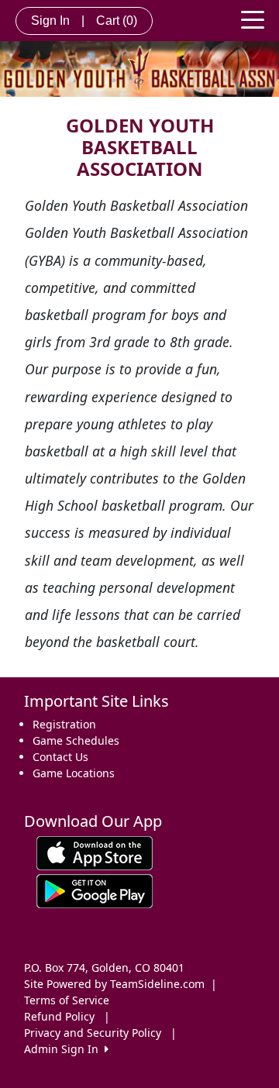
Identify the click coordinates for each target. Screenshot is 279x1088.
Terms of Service (66, 1000)
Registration (64, 724)
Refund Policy (59, 1016)
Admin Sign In (64, 1049)
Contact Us (60, 756)
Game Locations (74, 773)
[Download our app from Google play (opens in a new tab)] (94, 890)
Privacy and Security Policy (92, 1032)
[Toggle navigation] (253, 18)
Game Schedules (76, 740)
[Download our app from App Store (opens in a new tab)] (94, 852)
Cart (116, 20)
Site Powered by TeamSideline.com (114, 983)
